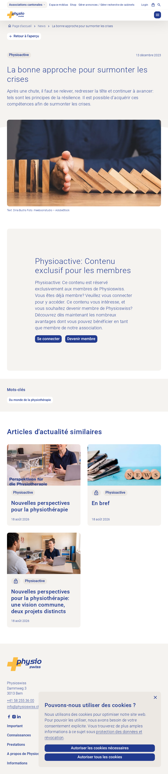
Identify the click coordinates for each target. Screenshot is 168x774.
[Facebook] (9, 716)
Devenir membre (81, 339)
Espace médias (58, 4)
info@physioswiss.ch (23, 707)
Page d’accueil (22, 26)
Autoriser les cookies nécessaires (100, 748)
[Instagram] (14, 716)
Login (144, 4)
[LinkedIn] (19, 716)
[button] (157, 14)
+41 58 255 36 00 (20, 701)
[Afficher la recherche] (159, 5)
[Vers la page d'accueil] (24, 664)
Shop (73, 4)
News (42, 26)
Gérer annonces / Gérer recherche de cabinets (107, 4)
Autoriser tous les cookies (99, 757)
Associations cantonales (25, 5)
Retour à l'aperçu (26, 36)
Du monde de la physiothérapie (30, 400)
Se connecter (48, 339)
